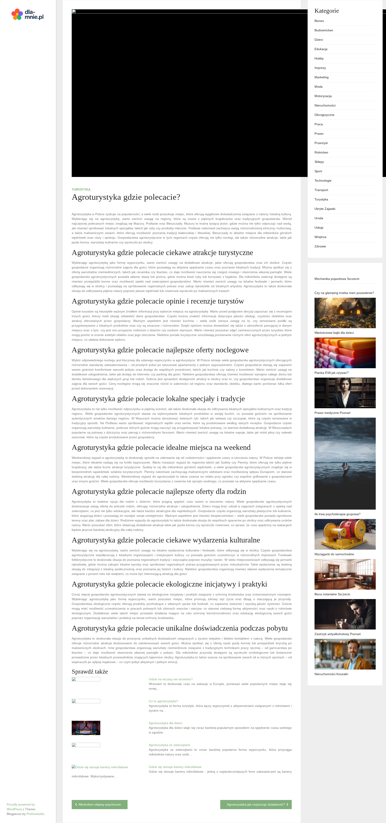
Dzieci (319, 39)
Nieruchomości (325, 105)
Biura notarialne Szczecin (332, 594)
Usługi (319, 227)
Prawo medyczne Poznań (332, 413)
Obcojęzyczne (324, 115)
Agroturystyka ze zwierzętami (169, 745)
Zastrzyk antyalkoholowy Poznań (338, 634)
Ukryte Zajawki (325, 209)
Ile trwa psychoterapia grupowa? (338, 514)
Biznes (319, 21)
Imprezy (320, 68)
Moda (319, 86)
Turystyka (81, 189)
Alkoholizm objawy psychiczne (99, 804)
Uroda (319, 218)
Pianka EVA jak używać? (332, 372)
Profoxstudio (35, 814)
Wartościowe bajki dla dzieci (334, 332)
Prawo (319, 133)
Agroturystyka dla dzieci (165, 723)
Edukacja (321, 49)
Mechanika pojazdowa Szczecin (337, 279)
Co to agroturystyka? (163, 701)
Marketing (322, 77)
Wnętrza (320, 237)
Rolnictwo (321, 152)
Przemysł (321, 143)
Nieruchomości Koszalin (331, 674)
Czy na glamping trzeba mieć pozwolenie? (344, 293)
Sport (318, 171)
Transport (321, 190)
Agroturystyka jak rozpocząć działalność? (256, 804)
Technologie (323, 180)
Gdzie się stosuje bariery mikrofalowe (175, 767)
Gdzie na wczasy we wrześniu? (171, 679)
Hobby (319, 58)
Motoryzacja (323, 96)
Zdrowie (320, 246)
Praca (319, 124)
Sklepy (319, 162)
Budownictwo (324, 30)
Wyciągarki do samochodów (334, 554)
